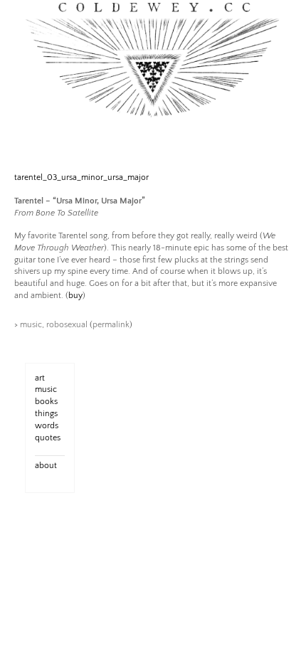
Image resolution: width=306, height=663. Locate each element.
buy (75, 295)
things (46, 413)
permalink (111, 324)
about (46, 465)
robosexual (67, 324)
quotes (47, 437)
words (46, 425)
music (31, 324)
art (40, 378)
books (46, 401)
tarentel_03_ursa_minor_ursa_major (81, 177)
